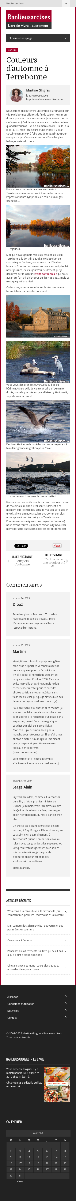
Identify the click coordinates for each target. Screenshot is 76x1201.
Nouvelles (13, 1010)
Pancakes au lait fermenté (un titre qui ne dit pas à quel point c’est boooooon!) (35, 953)
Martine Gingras (38, 90)
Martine (20, 651)
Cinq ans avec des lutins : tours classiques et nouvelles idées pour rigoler (33, 967)
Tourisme (12, 50)
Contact (12, 1017)
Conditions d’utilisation (20, 1003)
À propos (12, 996)
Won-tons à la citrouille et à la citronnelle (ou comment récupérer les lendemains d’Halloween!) (35, 913)
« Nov (20, 1181)
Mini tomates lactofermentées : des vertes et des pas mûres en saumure (35, 927)
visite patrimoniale (46, 273)
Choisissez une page (66, 3)
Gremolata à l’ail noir (19, 940)
